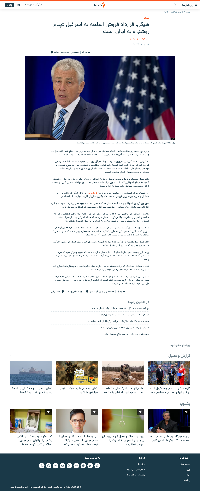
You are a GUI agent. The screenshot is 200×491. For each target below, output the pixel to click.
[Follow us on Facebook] (83, 465)
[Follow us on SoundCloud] (55, 465)
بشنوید (185, 404)
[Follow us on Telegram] (76, 465)
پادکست (186, 480)
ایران (188, 469)
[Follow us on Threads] (41, 465)
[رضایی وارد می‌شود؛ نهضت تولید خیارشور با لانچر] (77, 373)
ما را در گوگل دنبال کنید (36, 5)
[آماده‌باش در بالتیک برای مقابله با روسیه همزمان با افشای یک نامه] (123, 373)
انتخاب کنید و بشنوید (136, 469)
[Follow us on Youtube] (62, 465)
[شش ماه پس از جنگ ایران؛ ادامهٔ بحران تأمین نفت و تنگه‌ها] (31, 373)
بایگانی (146, 18)
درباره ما (141, 464)
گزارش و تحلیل (179, 356)
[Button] (86, 52)
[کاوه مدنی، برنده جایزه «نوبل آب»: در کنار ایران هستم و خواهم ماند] (169, 373)
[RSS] (90, 465)
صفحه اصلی (185, 464)
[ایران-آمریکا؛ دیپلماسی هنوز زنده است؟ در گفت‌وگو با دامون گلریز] (169, 421)
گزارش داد (93, 193)
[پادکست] (18, 5)
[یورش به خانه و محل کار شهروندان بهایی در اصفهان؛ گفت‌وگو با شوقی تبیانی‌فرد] (123, 421)
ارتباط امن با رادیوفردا (136, 475)
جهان (188, 475)
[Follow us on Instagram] (48, 465)
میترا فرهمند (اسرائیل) (139, 39)
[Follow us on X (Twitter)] (69, 465)
